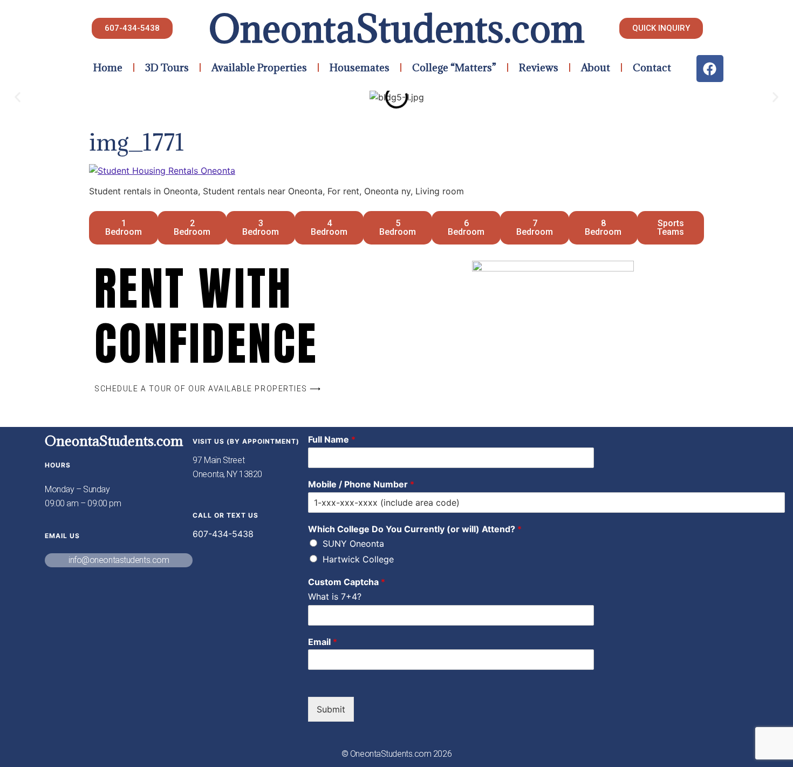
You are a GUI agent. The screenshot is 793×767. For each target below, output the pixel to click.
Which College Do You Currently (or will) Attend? (415, 529)
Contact (652, 67)
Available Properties (259, 67)
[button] (17, 97)
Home (107, 67)
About (595, 67)
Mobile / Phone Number (361, 484)
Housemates (359, 67)
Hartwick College (358, 559)
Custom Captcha (346, 581)
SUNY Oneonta (353, 543)
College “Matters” (454, 67)
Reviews (538, 67)
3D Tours (167, 67)
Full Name (332, 439)
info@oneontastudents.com (119, 560)
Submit (331, 709)
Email (322, 641)
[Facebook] (709, 68)
